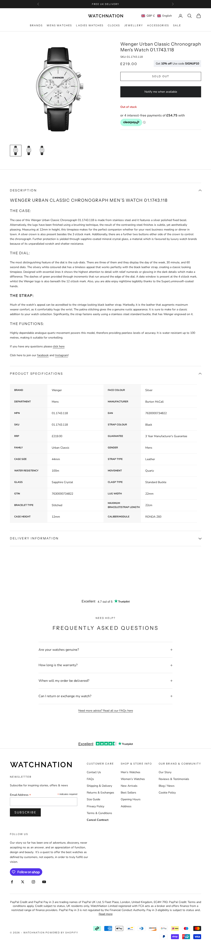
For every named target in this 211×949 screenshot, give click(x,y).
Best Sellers (128, 793)
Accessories (158, 25)
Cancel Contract (97, 820)
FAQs (90, 779)
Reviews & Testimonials (174, 779)
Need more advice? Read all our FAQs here (105, 711)
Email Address (20, 795)
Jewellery (133, 25)
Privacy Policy (95, 806)
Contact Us (94, 772)
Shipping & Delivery (99, 786)
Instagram (61, 355)
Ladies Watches (89, 25)
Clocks (114, 25)
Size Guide (93, 799)
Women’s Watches (133, 779)
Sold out (160, 76)
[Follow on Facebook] (12, 882)
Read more (106, 914)
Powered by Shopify (62, 932)
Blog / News (167, 786)
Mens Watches (59, 25)
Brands (36, 25)
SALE (177, 25)
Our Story (165, 772)
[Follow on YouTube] (44, 882)
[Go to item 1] (15, 150)
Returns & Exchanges (100, 793)
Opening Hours (131, 799)
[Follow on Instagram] (33, 882)
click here (58, 346)
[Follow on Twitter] (23, 882)
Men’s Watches (130, 772)
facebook (43, 355)
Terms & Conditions (99, 813)
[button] (156, 15)
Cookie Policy (167, 793)
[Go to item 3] (42, 150)
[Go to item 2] (29, 150)
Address (126, 806)
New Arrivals (129, 786)
